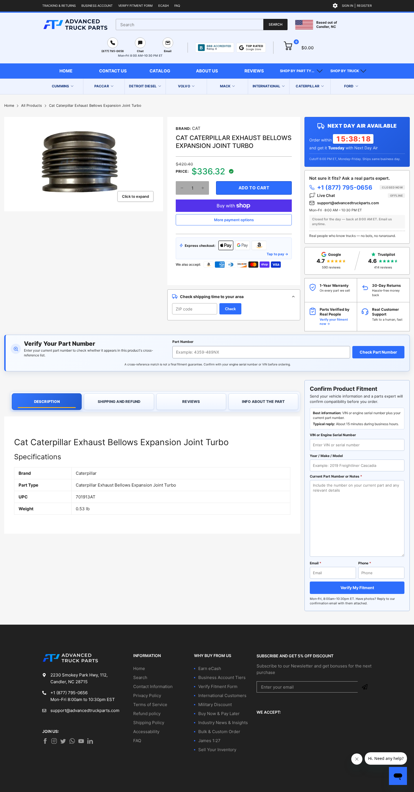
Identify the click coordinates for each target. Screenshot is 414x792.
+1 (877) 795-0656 (360, 187)
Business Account (97, 6)
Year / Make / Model (326, 456)
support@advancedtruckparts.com (348, 203)
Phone (364, 563)
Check (230, 309)
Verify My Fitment (357, 587)
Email (315, 563)
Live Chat (360, 195)
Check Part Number (378, 352)
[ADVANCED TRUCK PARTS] (75, 24)
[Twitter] (54, 741)
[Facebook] (45, 741)
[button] (301, 71)
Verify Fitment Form (135, 6)
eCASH (163, 6)
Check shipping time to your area (212, 296)
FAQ (177, 6)
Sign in (347, 6)
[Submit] (365, 687)
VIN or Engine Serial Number (333, 435)
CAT (196, 128)
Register (364, 6)
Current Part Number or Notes (336, 476)
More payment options (234, 220)
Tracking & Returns (59, 6)
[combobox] (202, 24)
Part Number (182, 342)
